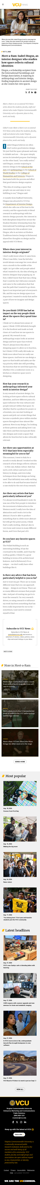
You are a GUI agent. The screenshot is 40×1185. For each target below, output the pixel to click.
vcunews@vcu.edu (19, 1118)
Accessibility (21, 1170)
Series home (20, 762)
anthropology (17, 170)
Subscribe (19, 1134)
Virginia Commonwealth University (19, 1108)
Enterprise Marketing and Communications (19, 1111)
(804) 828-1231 (19, 1115)
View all (20, 1089)
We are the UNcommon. (20, 1181)
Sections (3, 4)
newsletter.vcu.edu (15, 634)
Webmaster (31, 1170)
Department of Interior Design (18, 204)
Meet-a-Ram (8, 651)
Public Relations (19, 1113)
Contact (6, 1170)
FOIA (11, 1173)
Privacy (13, 1170)
